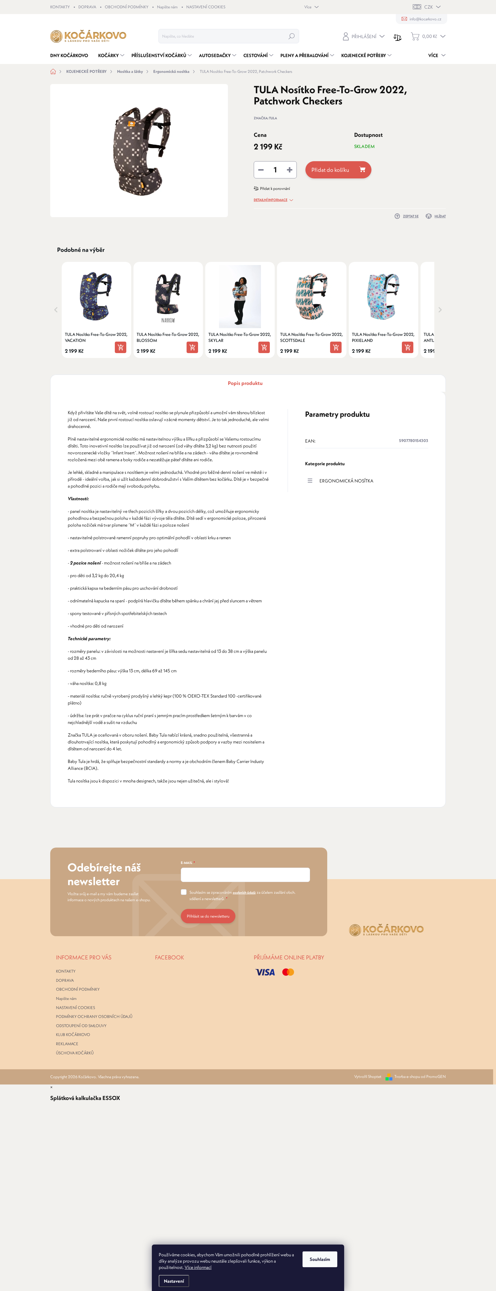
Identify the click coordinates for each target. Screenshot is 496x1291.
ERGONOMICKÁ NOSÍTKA (346, 481)
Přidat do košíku (330, 169)
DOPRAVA (87, 6)
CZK (428, 7)
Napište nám (167, 6)
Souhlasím (320, 1259)
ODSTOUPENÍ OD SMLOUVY (81, 1025)
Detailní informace (270, 200)
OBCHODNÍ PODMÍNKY (126, 6)
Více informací (198, 1267)
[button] (56, 310)
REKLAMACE (67, 1043)
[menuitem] (71, 55)
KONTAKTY (60, 6)
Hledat (291, 36)
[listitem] (96, 310)
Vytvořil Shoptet (367, 1076)
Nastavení (174, 1281)
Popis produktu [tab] (245, 383)
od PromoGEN (433, 1076)
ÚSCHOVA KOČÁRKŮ (75, 1053)
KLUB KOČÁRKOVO (73, 1034)
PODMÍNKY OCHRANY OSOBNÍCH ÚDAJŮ (94, 1016)
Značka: (265, 118)
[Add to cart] (120, 347)
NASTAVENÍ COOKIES (205, 6)
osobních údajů (244, 892)
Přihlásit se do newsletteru (208, 916)
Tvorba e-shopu (407, 1076)
